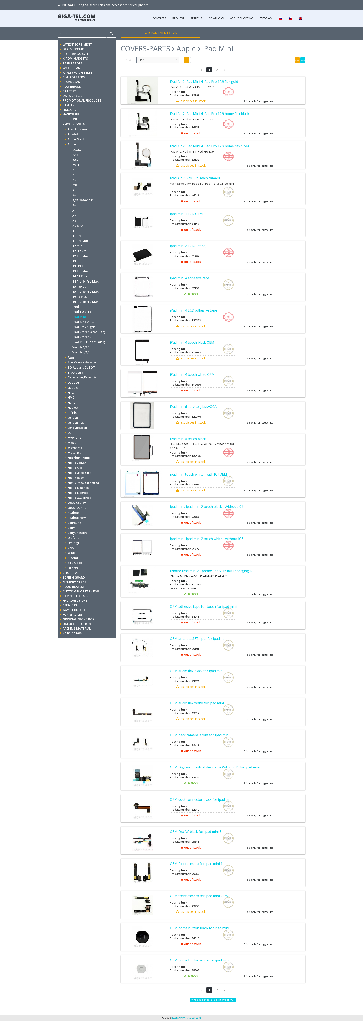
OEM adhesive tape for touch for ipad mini (203, 606)
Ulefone (73, 538)
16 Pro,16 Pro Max (85, 302)
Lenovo (73, 418)
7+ (74, 195)
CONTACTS (159, 18)
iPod (75, 307)
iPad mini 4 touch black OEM (192, 342)
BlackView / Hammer (83, 362)
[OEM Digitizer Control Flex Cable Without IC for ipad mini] (142, 776)
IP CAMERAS (71, 82)
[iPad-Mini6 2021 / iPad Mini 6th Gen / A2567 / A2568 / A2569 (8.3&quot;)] (142, 448)
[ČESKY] (290, 18)
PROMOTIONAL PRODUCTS (82, 100)
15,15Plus (79, 286)
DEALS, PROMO (73, 49)
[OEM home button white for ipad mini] (142, 969)
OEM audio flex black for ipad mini (196, 671)
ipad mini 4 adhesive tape (190, 278)
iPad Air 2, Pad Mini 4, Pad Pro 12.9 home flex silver (209, 146)
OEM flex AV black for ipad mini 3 (195, 831)
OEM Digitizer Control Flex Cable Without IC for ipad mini (215, 767)
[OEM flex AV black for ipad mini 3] (142, 840)
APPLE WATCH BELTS (77, 72)
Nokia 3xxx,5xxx (79, 473)
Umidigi (73, 543)
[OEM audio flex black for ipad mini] (142, 680)
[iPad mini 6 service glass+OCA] (142, 415)
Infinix (72, 413)
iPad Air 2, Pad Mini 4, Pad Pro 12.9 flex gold (204, 81)
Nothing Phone (79, 458)
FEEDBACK (266, 18)
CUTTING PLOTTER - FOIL (81, 591)
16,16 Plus (79, 297)
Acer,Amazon (77, 129)
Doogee (73, 383)
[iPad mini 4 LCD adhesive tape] (142, 319)
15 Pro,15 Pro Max (85, 291)
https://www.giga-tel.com (186, 1018)
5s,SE (76, 165)
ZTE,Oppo (75, 563)
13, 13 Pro (79, 266)
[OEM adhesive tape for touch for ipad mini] (142, 615)
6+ (74, 175)
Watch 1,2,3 (80, 347)
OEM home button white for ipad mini (199, 960)
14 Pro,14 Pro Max (85, 281)
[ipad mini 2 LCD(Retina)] (142, 255)
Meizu (72, 443)
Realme (73, 513)
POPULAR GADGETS (76, 54)
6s (74, 180)
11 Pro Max (80, 241)
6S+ (75, 185)
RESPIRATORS (72, 63)
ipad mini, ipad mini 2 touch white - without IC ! (206, 538)
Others (73, 568)
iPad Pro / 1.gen (83, 327)
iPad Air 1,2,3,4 (83, 322)
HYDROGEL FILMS (75, 600)
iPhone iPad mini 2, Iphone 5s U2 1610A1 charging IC (211, 571)
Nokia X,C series (79, 498)
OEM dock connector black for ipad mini (201, 799)
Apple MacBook (79, 139)
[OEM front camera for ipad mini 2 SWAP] (142, 905)
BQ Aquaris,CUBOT (81, 367)
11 (74, 231)
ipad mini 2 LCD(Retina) (188, 246)
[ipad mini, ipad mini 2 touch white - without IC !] (142, 548)
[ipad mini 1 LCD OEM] (142, 223)
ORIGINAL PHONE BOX (78, 619)
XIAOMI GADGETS (75, 58)
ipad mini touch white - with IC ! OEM (198, 474)
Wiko (71, 553)
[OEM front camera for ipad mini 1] (142, 873)
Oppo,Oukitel (77, 508)
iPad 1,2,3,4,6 (81, 312)
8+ (74, 205)
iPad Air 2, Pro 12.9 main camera (195, 178)
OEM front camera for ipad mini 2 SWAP (201, 895)
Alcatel (73, 134)
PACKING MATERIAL (77, 628)
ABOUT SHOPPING (241, 18)
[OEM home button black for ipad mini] (142, 937)
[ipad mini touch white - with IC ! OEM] (142, 483)
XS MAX (77, 226)
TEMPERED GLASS (75, 596)
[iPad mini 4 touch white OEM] (142, 383)
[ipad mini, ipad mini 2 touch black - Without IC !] (142, 515)
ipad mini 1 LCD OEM (186, 213)
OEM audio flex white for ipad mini (197, 703)
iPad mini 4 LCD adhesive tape (193, 310)
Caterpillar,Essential (82, 377)
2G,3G (76, 150)
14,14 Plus (79, 276)
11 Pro (77, 236)
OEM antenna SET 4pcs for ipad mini (198, 638)
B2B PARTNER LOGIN (160, 33)
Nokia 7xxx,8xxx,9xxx (83, 483)
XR (74, 216)
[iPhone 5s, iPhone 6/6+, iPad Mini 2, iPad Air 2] (142, 580)
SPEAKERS (70, 605)
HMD (71, 397)
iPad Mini (79, 317)
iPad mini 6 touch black (188, 439)
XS (74, 221)
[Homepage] (76, 16)
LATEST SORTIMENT (77, 44)
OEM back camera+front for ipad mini (199, 735)
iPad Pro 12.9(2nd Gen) (88, 332)
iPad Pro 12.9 (81, 337)
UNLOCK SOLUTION (77, 624)
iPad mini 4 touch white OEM (192, 374)
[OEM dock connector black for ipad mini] (142, 808)
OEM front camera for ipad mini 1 (196, 863)
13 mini (77, 261)
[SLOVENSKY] (280, 18)
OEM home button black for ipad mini (199, 928)
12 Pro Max (80, 256)
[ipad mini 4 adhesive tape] (142, 287)
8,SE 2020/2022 (83, 200)
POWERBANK (72, 87)
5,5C (75, 160)
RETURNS (196, 18)
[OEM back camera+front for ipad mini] (142, 744)
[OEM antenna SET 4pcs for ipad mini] (142, 647)
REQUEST (178, 18)
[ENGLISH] (300, 18)
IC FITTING (70, 119)
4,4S (75, 155)
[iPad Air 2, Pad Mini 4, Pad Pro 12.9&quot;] (142, 90)
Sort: (129, 60)
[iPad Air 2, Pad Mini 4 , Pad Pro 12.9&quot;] (142, 155)
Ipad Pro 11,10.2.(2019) (88, 342)
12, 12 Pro (79, 251)
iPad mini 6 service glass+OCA (193, 406)
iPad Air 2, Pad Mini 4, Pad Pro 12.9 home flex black (209, 113)
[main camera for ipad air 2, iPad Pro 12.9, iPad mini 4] (142, 187)
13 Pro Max (80, 271)
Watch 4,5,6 (80, 352)
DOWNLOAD (216, 18)
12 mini (77, 246)
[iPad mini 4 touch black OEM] (142, 351)
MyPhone (74, 437)
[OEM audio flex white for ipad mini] (142, 712)
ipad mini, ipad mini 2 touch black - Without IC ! (206, 506)
